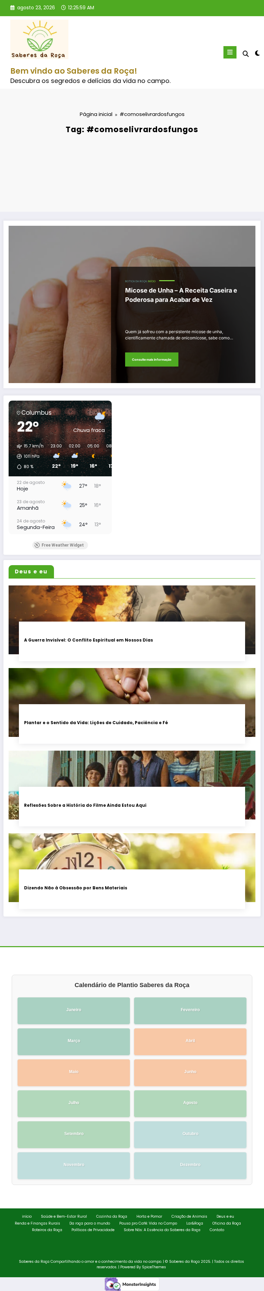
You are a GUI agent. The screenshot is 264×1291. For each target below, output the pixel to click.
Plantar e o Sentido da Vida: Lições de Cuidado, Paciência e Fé (96, 723)
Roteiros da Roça (47, 1229)
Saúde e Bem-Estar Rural (64, 1216)
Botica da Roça (136, 281)
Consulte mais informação (152, 359)
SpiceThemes (154, 1267)
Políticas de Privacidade (93, 1229)
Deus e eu (225, 1216)
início (152, 281)
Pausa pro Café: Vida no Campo (148, 1223)
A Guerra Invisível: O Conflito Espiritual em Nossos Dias (88, 640)
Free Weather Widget (63, 545)
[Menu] (229, 52)
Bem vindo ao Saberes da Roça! (73, 70)
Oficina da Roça (226, 1223)
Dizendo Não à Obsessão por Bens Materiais (75, 888)
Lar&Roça (194, 1223)
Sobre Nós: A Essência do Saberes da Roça (162, 1229)
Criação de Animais (189, 1216)
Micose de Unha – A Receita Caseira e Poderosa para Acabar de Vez (181, 295)
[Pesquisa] (246, 54)
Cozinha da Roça (111, 1216)
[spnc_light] (257, 53)
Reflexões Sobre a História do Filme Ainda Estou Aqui (85, 805)
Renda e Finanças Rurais (37, 1223)
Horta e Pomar (149, 1216)
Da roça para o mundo (89, 1223)
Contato (217, 1229)
